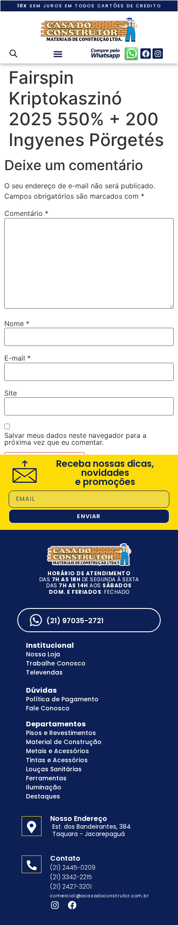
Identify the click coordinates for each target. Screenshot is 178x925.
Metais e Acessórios (57, 751)
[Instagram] (158, 53)
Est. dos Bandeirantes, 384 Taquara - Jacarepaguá (91, 830)
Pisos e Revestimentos (61, 733)
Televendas (44, 672)
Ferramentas (46, 778)
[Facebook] (145, 53)
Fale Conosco (48, 708)
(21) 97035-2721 (75, 621)
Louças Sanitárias (54, 769)
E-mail (17, 358)
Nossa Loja (43, 654)
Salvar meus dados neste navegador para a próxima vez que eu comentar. (75, 439)
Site (10, 393)
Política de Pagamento (62, 699)
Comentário (26, 213)
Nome (16, 323)
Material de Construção (64, 742)
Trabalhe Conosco (56, 663)
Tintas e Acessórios (57, 760)
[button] (58, 54)
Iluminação (43, 787)
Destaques (43, 796)
